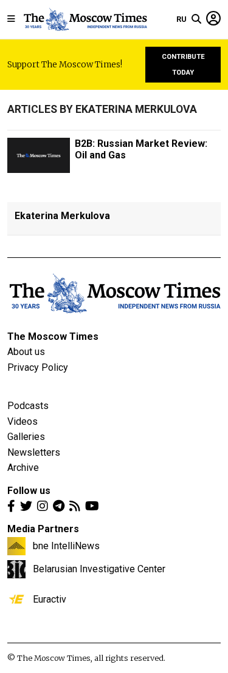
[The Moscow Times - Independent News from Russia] (84, 19)
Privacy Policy (37, 367)
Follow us (28, 490)
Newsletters (33, 452)
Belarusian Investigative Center (99, 568)
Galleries (26, 436)
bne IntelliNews (66, 545)
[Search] (196, 19)
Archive (23, 467)
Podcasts (28, 405)
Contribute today (183, 64)
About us (26, 351)
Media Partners (43, 529)
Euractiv (49, 599)
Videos (22, 421)
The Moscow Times (52, 336)
